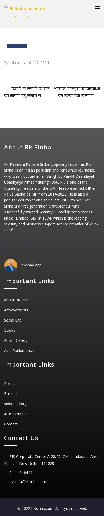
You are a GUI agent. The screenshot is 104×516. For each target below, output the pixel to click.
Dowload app (29, 264)
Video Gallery (15, 403)
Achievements (16, 309)
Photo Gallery (15, 340)
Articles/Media (16, 413)
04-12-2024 (39, 62)
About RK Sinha (17, 299)
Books (9, 330)
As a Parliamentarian (22, 350)
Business (11, 393)
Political (10, 383)
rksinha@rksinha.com (28, 481)
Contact (11, 423)
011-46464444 (22, 472)
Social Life (13, 320)
